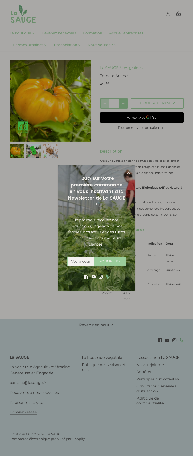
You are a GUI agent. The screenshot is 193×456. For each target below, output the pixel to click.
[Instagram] (101, 276)
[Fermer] (128, 172)
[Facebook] (86, 276)
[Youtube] (94, 276)
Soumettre (110, 261)
